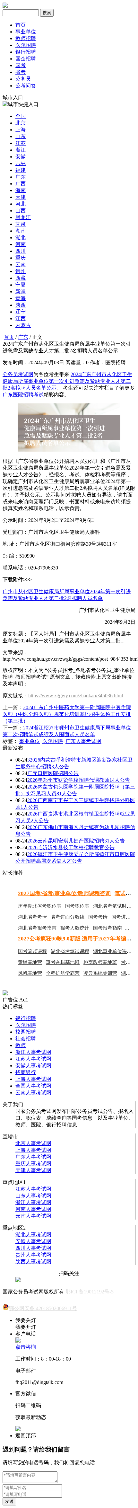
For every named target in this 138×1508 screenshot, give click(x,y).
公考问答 (25, 85)
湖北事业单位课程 (112, 951)
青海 (20, 298)
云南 (20, 264)
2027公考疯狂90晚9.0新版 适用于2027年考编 (72, 939)
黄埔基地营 (30, 962)
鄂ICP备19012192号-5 (89, 1291)
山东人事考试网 (33, 1195)
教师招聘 (25, 38)
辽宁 (20, 311)
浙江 (20, 150)
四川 (20, 251)
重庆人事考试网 (33, 1163)
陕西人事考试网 (33, 1261)
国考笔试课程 (32, 951)
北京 (20, 123)
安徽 (20, 156)
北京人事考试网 (33, 1143)
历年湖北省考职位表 (39, 906)
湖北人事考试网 (33, 1234)
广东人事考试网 (83, 741)
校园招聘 (25, 1032)
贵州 (20, 271)
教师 (20, 1045)
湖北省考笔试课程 (70, 951)
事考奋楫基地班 (63, 962)
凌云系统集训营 (100, 973)
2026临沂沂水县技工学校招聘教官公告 (71, 847)
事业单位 (25, 31)
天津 (20, 197)
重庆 (20, 257)
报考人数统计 (74, 927)
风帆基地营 (30, 973)
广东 (20, 177)
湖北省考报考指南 (37, 927)
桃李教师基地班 (100, 962)
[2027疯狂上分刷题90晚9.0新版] (5, 993)
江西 (20, 318)
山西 (20, 210)
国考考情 (98, 917)
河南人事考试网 (33, 1209)
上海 (20, 129)
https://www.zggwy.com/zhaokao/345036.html (75, 695)
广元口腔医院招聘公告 (53, 773)
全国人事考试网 (33, 1086)
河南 (20, 244)
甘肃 (20, 224)
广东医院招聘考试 (23, 394)
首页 (20, 25)
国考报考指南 (107, 927)
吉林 (20, 163)
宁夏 (20, 284)
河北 (20, 204)
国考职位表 (77, 906)
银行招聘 (25, 52)
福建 (20, 170)
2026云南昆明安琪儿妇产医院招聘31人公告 (76, 840)
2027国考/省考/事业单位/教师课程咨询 (64, 893)
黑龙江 (23, 217)
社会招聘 (25, 1038)
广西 (20, 183)
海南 (20, 190)
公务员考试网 (18, 374)
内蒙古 (23, 325)
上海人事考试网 (33, 1079)
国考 (20, 65)
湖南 (20, 231)
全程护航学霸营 (63, 973)
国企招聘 (25, 58)
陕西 (20, 305)
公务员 (23, 79)
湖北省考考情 (32, 917)
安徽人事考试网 (33, 1065)
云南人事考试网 (33, 1092)
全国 (20, 116)
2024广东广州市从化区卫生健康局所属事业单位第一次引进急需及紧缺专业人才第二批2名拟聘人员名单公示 (67, 381)
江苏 (20, 143)
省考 (20, 72)
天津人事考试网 (33, 1170)
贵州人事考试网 (33, 1254)
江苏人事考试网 (33, 1059)
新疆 (20, 291)
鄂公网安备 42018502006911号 (43, 1308)
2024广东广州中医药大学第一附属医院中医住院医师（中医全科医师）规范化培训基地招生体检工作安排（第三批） (67, 714)
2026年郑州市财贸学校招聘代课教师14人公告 (78, 780)
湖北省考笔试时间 (112, 906)
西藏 (20, 278)
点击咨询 (25, 1347)
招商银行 (25, 1072)
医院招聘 (25, 45)
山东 (20, 136)
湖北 (20, 237)
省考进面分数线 (67, 917)
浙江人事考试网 (33, 1052)
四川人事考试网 (33, 1248)
